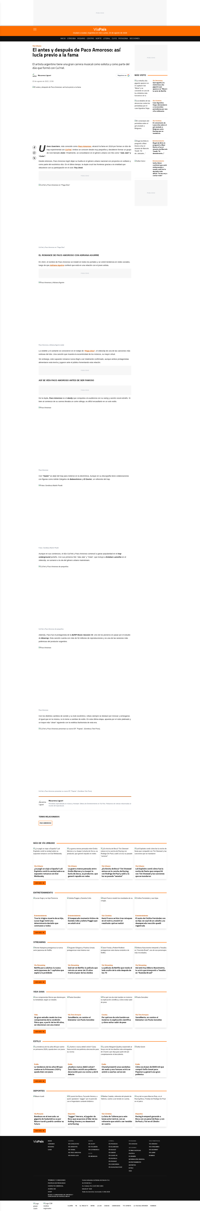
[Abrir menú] (53, 29)
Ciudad (106, 1206)
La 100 (99, 1206)
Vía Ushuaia (133, 1144)
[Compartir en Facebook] (34, 147)
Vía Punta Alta (73, 1155)
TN (76, 1206)
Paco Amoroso (45, 823)
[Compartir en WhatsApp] (34, 153)
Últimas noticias (135, 1150)
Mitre (93, 1206)
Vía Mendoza (92, 1156)
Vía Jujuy (91, 1144)
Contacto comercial (55, 1186)
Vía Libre (152, 1152)
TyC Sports (127, 1206)
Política (132, 1153)
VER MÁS (38, 883)
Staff (50, 1192)
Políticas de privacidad (56, 1183)
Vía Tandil (71, 1149)
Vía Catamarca (93, 1149)
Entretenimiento (135, 1162)
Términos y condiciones (57, 1180)
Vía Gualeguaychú (115, 1167)
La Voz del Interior (141, 1206)
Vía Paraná (113, 1161)
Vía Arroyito (73, 1147)
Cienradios (116, 1206)
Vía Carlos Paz (73, 1144)
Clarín (70, 1206)
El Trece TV (84, 1206)
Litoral (106, 38)
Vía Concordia (114, 1164)
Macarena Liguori (44, 75)
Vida (130, 1171)
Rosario (81, 38)
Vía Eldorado (114, 1147)
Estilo (131, 1168)
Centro (90, 38)
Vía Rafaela (113, 1158)
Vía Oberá (112, 1152)
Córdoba (71, 38)
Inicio (63, 38)
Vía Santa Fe (113, 1155)
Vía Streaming (154, 1147)
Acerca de (52, 1189)
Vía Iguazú (112, 1149)
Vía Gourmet (153, 1149)
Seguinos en (122, 75)
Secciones (135, 38)
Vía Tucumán (93, 1147)
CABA (50, 1149)
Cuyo (114, 38)
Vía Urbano (153, 1144)
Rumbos (152, 1155)
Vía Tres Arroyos (74, 1152)
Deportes (132, 1165)
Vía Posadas (113, 1144)
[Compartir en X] (34, 158)
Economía (132, 1156)
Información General (137, 1159)
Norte (99, 38)
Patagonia (123, 38)
